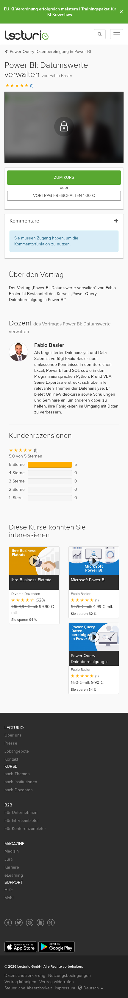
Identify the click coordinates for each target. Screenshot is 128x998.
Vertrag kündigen (20, 981)
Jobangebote (16, 751)
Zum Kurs (64, 177)
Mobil (9, 897)
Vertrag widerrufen (56, 981)
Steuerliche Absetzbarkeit (28, 988)
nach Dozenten (18, 789)
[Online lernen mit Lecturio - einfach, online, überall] (27, 34)
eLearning (13, 875)
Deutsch (91, 988)
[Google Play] (56, 946)
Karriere (11, 867)
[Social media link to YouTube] (40, 922)
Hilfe (8, 889)
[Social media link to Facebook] (8, 922)
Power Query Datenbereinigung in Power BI (50, 51)
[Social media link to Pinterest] (29, 922)
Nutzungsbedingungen (69, 975)
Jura (8, 859)
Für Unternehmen (21, 812)
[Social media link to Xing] (51, 922)
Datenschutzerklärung (24, 975)
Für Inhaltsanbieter (21, 820)
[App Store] (20, 946)
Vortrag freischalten (64, 195)
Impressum (65, 988)
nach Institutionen (20, 781)
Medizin (11, 851)
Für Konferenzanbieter (25, 828)
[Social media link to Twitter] (19, 922)
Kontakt (11, 759)
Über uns (13, 735)
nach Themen (17, 773)
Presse (10, 743)
